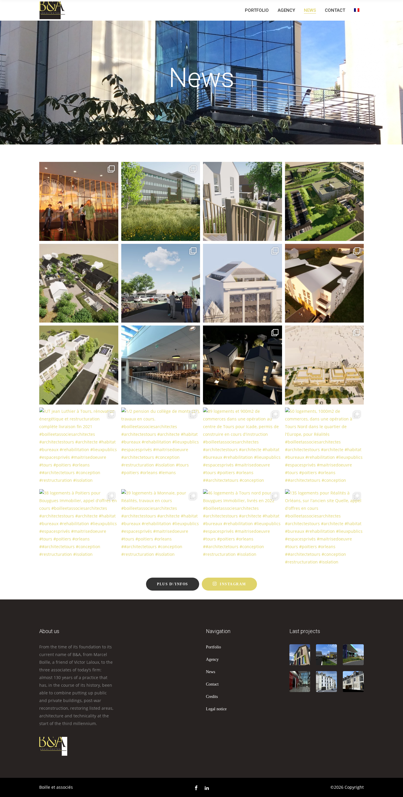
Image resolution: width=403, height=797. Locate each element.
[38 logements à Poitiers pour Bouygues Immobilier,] (78, 528)
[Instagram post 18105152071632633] (242, 201)
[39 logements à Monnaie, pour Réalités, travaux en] (160, 528)
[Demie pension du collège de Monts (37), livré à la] (160, 365)
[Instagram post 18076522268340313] (160, 201)
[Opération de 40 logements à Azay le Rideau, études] (324, 283)
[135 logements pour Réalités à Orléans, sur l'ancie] (324, 528)
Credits (212, 696)
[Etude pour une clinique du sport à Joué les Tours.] (78, 201)
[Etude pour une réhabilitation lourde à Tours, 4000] (242, 283)
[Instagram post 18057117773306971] (78, 283)
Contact (212, 684)
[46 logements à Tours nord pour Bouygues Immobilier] (242, 528)
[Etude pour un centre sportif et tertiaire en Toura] (160, 283)
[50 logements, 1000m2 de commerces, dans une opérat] (324, 447)
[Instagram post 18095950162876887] (324, 201)
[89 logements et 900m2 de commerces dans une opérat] (242, 447)
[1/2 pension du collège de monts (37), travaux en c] (160, 447)
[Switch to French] (357, 10)
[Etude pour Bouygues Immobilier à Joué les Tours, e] (324, 365)
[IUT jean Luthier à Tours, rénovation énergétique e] (78, 447)
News (210, 672)
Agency (212, 659)
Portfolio (213, 647)
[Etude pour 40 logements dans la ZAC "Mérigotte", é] (78, 365)
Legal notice (216, 709)
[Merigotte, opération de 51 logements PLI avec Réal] (242, 365)
